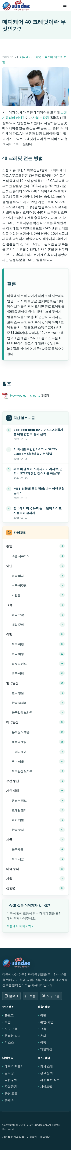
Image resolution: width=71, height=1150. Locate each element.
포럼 (33, 996)
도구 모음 (53, 996)
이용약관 (32, 1136)
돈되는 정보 (12, 1035)
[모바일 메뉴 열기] (64, 5)
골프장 (9, 1073)
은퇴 (43, 1035)
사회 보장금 (40, 118)
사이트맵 (46, 1086)
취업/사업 (46, 1022)
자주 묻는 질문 (49, 1080)
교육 (43, 1028)
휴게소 (9, 1100)
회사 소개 (46, 1066)
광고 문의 (46, 1073)
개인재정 (46, 1049)
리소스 (9, 1042)
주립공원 (11, 1086)
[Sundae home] (16, 962)
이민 (43, 1015)
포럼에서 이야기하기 (20, 926)
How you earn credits (25, 395)
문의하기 (45, 1136)
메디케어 (25, 57)
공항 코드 (11, 1093)
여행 (43, 1042)
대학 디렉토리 (14, 1066)
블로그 (13, 996)
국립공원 (11, 1080)
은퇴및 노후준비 (43, 57)
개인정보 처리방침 (13, 1136)
